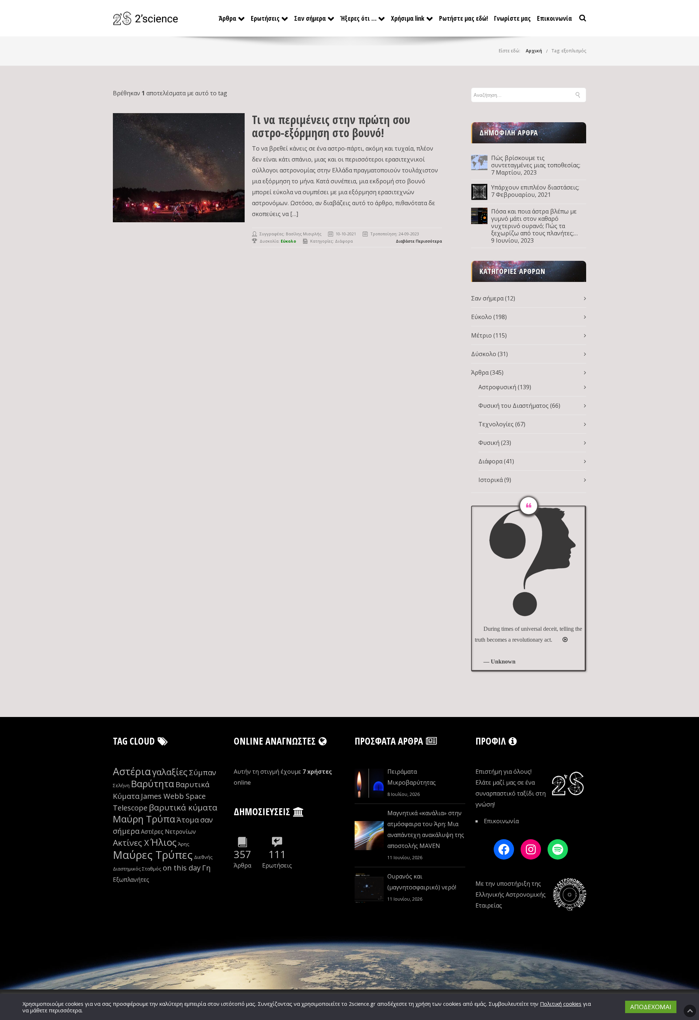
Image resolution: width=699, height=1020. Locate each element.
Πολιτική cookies (560, 1003)
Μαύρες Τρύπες (153, 855)
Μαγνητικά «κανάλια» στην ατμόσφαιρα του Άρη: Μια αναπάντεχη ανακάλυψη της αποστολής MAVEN (425, 829)
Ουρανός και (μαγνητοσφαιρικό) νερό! (421, 881)
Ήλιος (163, 842)
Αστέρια (132, 771)
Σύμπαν (202, 772)
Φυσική (488, 443)
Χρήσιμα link (407, 18)
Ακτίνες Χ (131, 842)
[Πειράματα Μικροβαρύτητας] (369, 783)
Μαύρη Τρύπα (144, 819)
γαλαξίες (169, 772)
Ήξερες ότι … (358, 18)
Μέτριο (481, 335)
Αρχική (534, 51)
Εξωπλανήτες (131, 880)
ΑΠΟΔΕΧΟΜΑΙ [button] (650, 1007)
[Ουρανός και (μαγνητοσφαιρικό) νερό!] (369, 888)
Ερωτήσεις (265, 18)
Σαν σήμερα (310, 18)
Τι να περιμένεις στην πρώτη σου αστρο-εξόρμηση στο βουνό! (331, 126)
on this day (182, 868)
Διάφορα (344, 241)
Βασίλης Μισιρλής (303, 233)
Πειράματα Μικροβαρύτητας (411, 777)
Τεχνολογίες (496, 424)
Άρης (183, 844)
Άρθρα (227, 18)
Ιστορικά (490, 480)
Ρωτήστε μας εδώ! (463, 18)
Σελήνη (121, 785)
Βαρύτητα (152, 783)
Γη (206, 868)
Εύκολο (481, 317)
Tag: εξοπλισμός (569, 51)
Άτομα (188, 820)
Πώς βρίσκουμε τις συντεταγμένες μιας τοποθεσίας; (535, 161)
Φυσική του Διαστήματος (513, 406)
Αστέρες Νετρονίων (168, 832)
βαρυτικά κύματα (183, 807)
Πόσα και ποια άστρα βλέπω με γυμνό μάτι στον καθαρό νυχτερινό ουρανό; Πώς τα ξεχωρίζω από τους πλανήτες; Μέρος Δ (534, 222)
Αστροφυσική (497, 387)
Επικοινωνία (554, 18)
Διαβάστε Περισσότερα (419, 241)
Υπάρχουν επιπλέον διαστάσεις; (535, 187)
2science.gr (362, 1003)
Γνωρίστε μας (512, 18)
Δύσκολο (483, 354)
